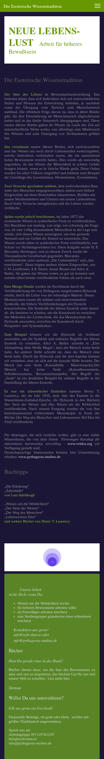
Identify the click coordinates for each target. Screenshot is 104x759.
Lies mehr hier (58, 678)
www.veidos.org (79, 444)
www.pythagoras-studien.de (39, 457)
